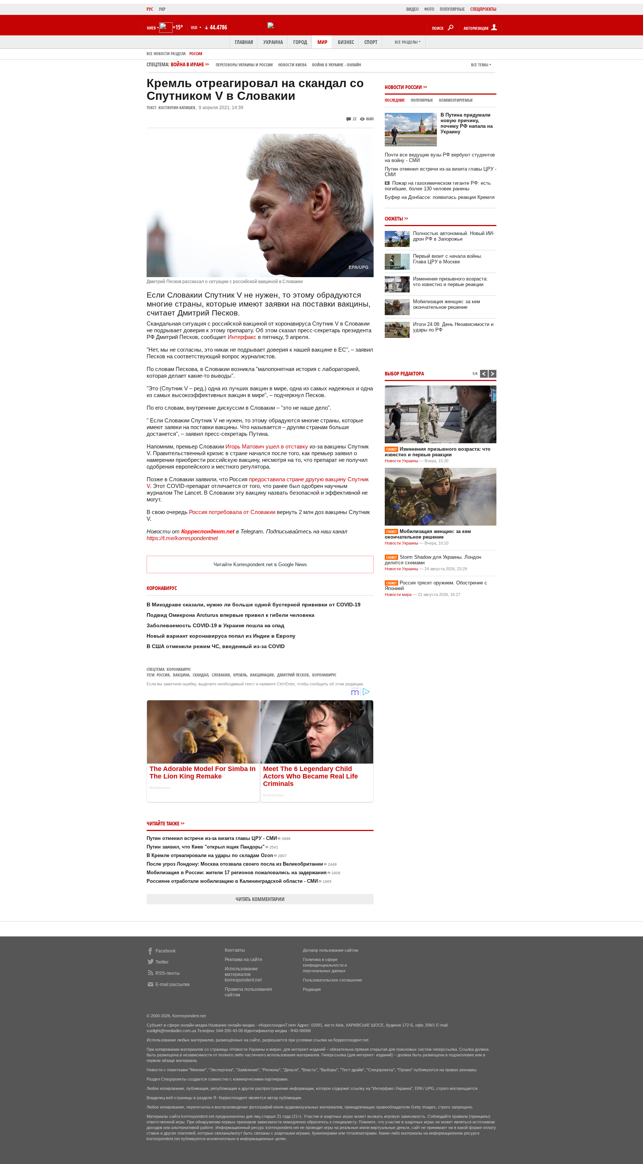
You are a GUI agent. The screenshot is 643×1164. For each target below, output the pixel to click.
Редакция (312, 989)
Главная (244, 41)
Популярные (422, 100)
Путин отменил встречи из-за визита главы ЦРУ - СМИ (219, 838)
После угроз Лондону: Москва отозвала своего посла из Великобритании (242, 864)
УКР (162, 9)
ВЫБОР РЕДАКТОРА (404, 373)
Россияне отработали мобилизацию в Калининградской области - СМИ (239, 881)
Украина (273, 41)
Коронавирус (179, 669)
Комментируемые (456, 100)
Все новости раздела (166, 53)
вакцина (181, 675)
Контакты (235, 950)
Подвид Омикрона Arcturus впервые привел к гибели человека (230, 615)
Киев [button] (151, 28)
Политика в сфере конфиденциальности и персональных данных (325, 965)
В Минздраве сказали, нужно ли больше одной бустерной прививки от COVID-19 (254, 605)
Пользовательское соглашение (332, 980)
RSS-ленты (168, 973)
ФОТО (429, 9)
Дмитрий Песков (293, 675)
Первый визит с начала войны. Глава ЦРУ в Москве (447, 258)
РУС (150, 9)
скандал (200, 675)
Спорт (370, 41)
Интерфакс (242, 337)
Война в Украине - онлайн (336, 64)
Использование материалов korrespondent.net (243, 974)
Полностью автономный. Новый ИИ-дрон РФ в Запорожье (453, 236)
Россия (195, 53)
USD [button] (194, 27)
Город (300, 41)
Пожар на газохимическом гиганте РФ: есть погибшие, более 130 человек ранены (438, 185)
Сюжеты (394, 218)
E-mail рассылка (173, 984)
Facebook (166, 951)
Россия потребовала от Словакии (232, 512)
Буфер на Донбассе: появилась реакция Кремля (440, 197)
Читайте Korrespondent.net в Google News (260, 564)
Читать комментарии (260, 899)
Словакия (221, 675)
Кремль (240, 675)
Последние (395, 100)
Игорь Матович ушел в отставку (266, 446)
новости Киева (292, 64)
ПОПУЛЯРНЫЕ (452, 9)
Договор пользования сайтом (330, 950)
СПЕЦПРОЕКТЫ (483, 9)
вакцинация (262, 675)
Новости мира (398, 594)
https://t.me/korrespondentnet (182, 538)
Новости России (403, 87)
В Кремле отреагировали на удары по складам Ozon (217, 855)
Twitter (162, 962)
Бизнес (346, 41)
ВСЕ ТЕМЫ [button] (479, 64)
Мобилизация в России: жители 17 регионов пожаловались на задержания (243, 872)
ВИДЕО (412, 9)
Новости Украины (401, 461)
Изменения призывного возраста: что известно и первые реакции (450, 281)
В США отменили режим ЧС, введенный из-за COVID (216, 646)
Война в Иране (266, 64)
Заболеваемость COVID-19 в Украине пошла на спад (215, 625)
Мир (322, 41)
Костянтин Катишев (177, 107)
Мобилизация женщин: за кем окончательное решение (446, 304)
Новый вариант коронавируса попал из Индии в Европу (221, 636)
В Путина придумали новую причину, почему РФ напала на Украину (467, 123)
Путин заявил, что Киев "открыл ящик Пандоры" (212, 847)
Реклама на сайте (243, 959)
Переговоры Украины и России (244, 64)
